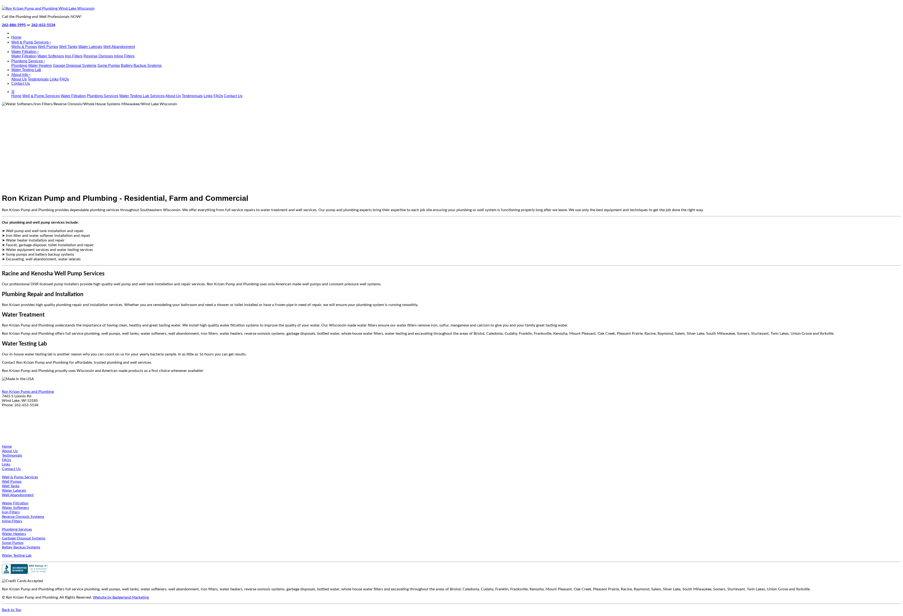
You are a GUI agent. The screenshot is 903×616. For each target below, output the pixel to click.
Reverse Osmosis (98, 56)
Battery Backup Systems (141, 66)
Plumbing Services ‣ (28, 61)
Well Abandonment (119, 47)
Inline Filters (124, 56)
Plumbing (19, 66)
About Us (19, 79)
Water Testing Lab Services (142, 96)
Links (54, 79)
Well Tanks (68, 47)
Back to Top (11, 610)
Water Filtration (23, 56)
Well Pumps (48, 47)
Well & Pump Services (41, 96)
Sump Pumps (108, 66)
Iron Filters (74, 56)
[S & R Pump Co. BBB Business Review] (25, 573)
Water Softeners (50, 56)
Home (16, 37)
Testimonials (38, 79)
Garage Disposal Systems (74, 66)
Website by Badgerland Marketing (121, 597)
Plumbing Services (102, 96)
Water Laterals (90, 47)
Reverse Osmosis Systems (23, 517)
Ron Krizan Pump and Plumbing (28, 392)
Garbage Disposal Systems (23, 538)
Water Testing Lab (26, 70)
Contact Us (20, 83)
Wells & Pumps (24, 47)
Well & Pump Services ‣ (31, 42)
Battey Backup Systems (21, 547)
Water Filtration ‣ (25, 52)
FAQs (64, 79)
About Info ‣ (21, 75)
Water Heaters (40, 66)
